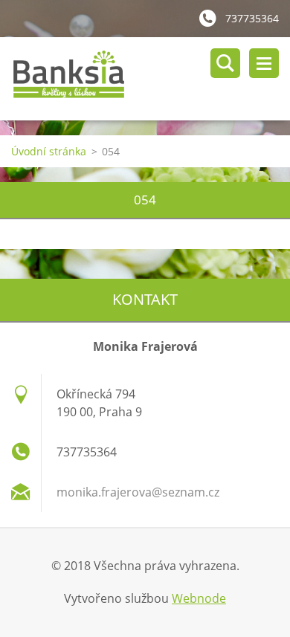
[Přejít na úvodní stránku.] (150, 78)
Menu (264, 63)
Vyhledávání (225, 63)
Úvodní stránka (48, 151)
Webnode (199, 598)
